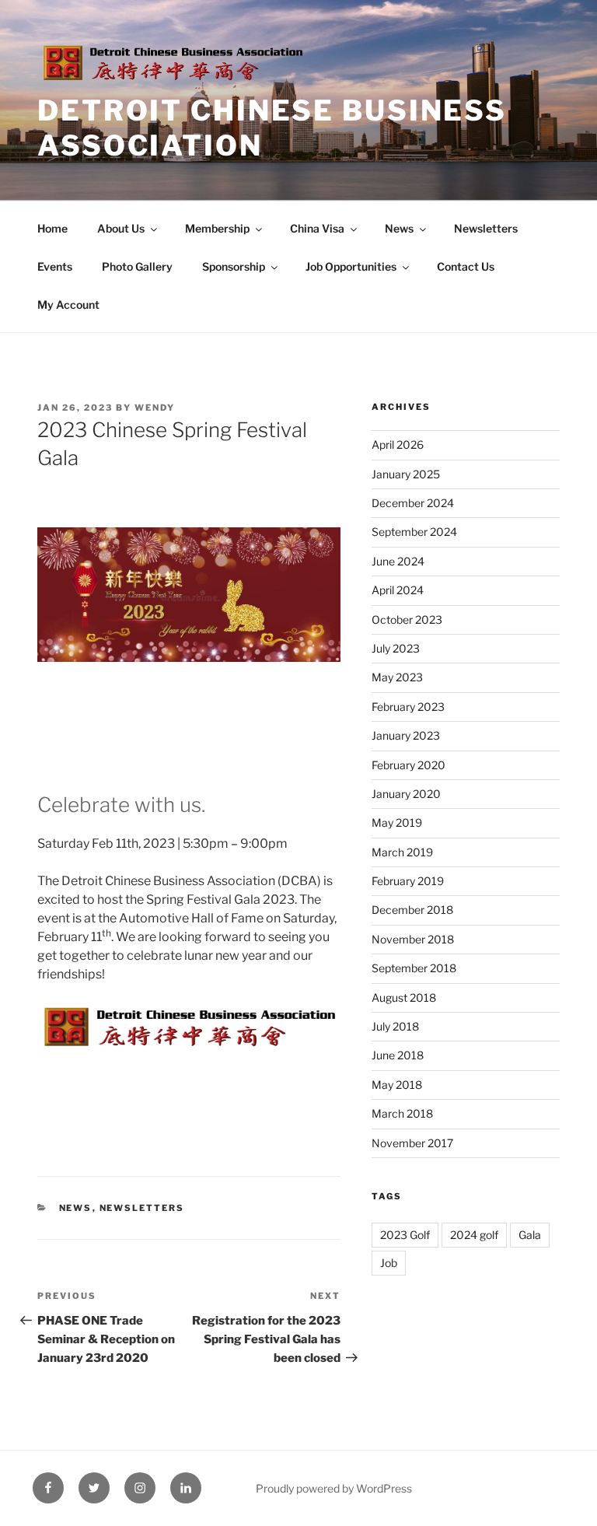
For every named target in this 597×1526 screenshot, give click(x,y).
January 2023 (406, 735)
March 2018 (402, 1113)
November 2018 (413, 939)
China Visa (317, 228)
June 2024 (398, 561)
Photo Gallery (137, 266)
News (399, 228)
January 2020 (406, 793)
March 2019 (402, 852)
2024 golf (474, 1234)
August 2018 (404, 997)
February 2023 (408, 706)
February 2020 (408, 765)
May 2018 (397, 1084)
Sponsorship (233, 266)
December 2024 (413, 502)
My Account (68, 304)
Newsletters (486, 228)
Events (54, 266)
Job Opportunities (350, 266)
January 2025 (406, 474)
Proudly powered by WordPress (334, 1488)
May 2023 (397, 677)
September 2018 (414, 968)
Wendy (154, 407)
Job (388, 1262)
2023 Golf (405, 1234)
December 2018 (412, 909)
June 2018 (398, 1055)
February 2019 (408, 880)
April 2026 (398, 444)
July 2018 (395, 1026)
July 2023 (396, 648)
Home (52, 228)
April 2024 (398, 590)
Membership (217, 228)
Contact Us (465, 266)
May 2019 (397, 822)
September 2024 (414, 531)
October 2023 (407, 619)
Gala (529, 1234)
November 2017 (412, 1143)
